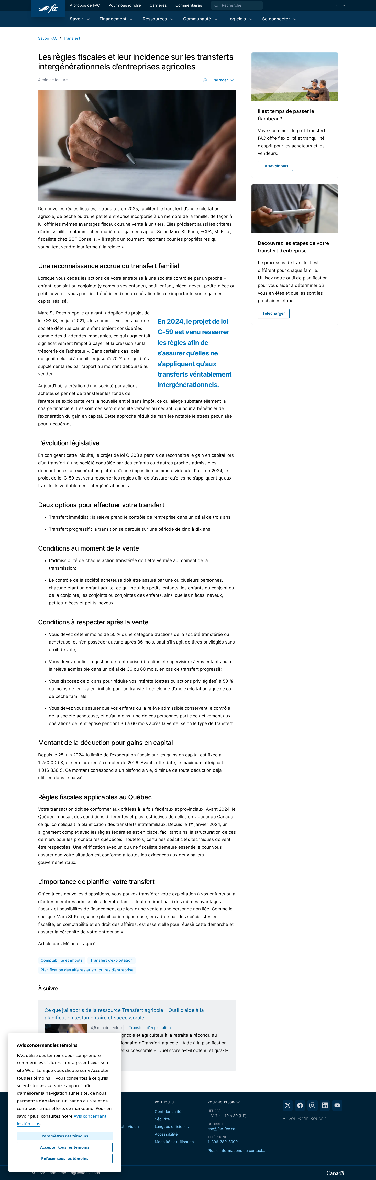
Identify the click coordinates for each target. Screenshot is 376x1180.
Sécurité (162, 1119)
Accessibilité (166, 1134)
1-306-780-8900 (223, 1142)
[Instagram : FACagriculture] (312, 1105)
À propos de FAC (85, 5)
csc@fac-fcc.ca (221, 1129)
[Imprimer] (205, 80)
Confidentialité (168, 1111)
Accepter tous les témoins (64, 1147)
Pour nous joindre (125, 5)
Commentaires (188, 5)
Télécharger (273, 313)
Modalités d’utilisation (174, 1142)
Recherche (231, 5)
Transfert (71, 38)
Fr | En (340, 5)
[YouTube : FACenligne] (337, 1105)
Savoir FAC (48, 38)
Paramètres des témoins (65, 1135)
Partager (220, 80)
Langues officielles (172, 1126)
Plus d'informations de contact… (236, 1150)
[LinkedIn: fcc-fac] (325, 1105)
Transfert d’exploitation (150, 1027)
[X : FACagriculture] (288, 1105)
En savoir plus (275, 166)
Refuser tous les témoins (64, 1158)
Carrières (158, 5)
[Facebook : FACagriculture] (300, 1105)
